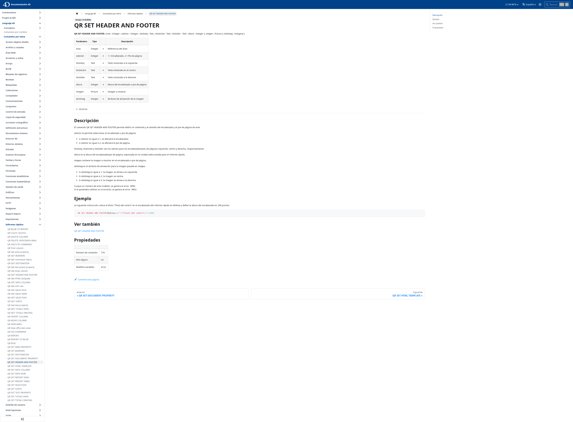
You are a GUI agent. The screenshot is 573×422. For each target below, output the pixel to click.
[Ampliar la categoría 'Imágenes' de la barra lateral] (40, 208)
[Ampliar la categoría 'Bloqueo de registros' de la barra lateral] (40, 74)
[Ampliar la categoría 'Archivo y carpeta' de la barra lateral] (40, 47)
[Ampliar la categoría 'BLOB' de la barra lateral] (40, 69)
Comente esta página (88, 279)
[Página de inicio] (77, 13)
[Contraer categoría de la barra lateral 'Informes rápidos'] (40, 224)
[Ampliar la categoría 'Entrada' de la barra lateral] (40, 149)
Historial (83, 109)
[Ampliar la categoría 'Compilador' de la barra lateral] (40, 95)
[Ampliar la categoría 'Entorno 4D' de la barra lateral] (40, 138)
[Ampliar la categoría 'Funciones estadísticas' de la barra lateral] (40, 176)
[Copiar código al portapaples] (421, 213)
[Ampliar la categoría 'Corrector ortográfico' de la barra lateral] (40, 122)
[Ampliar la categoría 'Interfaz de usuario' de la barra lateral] (40, 404)
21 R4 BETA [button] (510, 4)
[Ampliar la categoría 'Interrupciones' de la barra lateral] (40, 410)
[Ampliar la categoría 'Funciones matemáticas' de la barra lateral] (40, 181)
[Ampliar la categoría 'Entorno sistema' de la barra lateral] (40, 144)
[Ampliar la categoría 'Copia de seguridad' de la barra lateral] (40, 117)
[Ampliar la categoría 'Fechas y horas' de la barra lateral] (40, 160)
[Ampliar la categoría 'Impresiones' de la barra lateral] (40, 219)
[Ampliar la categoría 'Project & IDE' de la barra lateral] (40, 18)
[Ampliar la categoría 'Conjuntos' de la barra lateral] (40, 106)
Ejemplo (435, 19)
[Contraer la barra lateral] (22, 419)
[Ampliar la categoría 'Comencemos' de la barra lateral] (40, 12)
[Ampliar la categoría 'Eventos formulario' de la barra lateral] (40, 154)
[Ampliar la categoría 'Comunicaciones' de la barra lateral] (40, 101)
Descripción (437, 15)
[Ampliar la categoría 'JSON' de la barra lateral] (40, 415)
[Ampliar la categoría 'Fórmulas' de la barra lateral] (40, 171)
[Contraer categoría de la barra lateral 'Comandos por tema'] (40, 36)
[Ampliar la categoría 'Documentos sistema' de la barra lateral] (40, 133)
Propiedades (437, 27)
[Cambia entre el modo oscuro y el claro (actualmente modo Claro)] (540, 4)
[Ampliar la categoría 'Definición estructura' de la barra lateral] (40, 128)
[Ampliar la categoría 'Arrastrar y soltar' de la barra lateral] (40, 58)
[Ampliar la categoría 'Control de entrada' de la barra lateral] (40, 111)
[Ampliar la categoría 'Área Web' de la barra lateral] (40, 52)
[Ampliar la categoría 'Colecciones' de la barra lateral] (40, 90)
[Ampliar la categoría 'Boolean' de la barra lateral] (40, 79)
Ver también (437, 23)
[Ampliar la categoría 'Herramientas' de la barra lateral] (40, 197)
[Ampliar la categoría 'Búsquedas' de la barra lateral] (40, 85)
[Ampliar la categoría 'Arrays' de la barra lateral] (40, 63)
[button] (23, 28)
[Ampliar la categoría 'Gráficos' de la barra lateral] (40, 192)
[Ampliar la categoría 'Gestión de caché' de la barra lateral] (40, 187)
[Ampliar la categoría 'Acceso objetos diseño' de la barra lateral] (40, 42)
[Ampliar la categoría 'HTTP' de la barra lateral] (40, 203)
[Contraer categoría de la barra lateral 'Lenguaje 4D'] (40, 23)
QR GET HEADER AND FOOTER (89, 230)
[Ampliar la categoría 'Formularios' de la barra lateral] (40, 165)
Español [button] (530, 4)
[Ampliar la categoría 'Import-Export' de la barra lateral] (40, 213)
